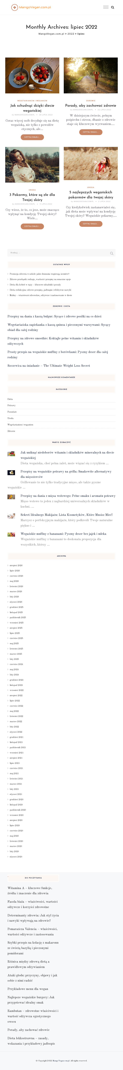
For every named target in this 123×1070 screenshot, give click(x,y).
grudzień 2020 (16, 800)
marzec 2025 (16, 654)
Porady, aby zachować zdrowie (90, 106)
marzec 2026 (16, 592)
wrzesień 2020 (17, 815)
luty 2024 (14, 675)
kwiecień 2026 (16, 586)
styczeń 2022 (16, 732)
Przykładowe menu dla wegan (28, 989)
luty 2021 (14, 789)
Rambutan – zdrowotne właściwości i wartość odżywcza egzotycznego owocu (33, 1016)
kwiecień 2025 (16, 649)
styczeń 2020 (16, 857)
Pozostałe (12, 412)
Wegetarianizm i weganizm (32, 101)
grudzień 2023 (16, 680)
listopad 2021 (16, 742)
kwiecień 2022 (16, 716)
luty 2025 (14, 659)
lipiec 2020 (15, 826)
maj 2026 (14, 581)
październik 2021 (18, 748)
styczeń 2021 (16, 794)
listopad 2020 (16, 805)
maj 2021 (14, 774)
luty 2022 (14, 727)
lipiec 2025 (15, 633)
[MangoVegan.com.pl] (31, 7)
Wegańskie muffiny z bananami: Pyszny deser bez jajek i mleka (63, 534)
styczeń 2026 (16, 602)
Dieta (10, 399)
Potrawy (11, 405)
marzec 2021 (16, 784)
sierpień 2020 (16, 820)
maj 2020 (14, 836)
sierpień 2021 (16, 758)
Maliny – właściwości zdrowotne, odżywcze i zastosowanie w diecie (41, 295)
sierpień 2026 (16, 566)
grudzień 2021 (16, 737)
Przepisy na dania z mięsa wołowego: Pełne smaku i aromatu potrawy (68, 496)
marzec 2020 (16, 846)
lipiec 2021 (15, 763)
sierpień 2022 (16, 696)
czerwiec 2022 (16, 706)
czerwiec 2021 (16, 768)
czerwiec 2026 (16, 576)
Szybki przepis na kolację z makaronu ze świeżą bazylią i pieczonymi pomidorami (33, 948)
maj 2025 (14, 644)
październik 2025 (18, 618)
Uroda (32, 190)
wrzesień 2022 (17, 690)
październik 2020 (18, 810)
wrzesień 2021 (17, 753)
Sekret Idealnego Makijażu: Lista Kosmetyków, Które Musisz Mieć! (66, 515)
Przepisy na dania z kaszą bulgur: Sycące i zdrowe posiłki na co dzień (54, 316)
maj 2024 (14, 670)
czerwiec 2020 (16, 831)
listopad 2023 (16, 685)
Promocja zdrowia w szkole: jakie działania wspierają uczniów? (39, 274)
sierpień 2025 (16, 628)
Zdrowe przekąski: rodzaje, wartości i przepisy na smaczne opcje (40, 279)
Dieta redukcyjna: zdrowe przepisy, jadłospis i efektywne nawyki (40, 290)
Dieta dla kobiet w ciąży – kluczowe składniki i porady (35, 285)
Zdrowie (90, 101)
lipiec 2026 (15, 571)
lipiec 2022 (15, 701)
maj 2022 (14, 711)
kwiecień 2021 (16, 779)
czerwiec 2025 (16, 638)
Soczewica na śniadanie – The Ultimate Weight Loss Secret (49, 365)
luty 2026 (14, 597)
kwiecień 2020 (16, 841)
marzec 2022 (16, 722)
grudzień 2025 (16, 607)
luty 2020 (14, 852)
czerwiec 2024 (16, 664)
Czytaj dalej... (32, 137)
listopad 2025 (16, 612)
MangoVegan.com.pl (61, 1061)
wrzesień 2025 (17, 623)
